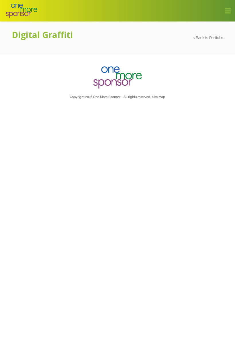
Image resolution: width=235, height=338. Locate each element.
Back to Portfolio (209, 38)
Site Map (158, 97)
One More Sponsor (106, 97)
